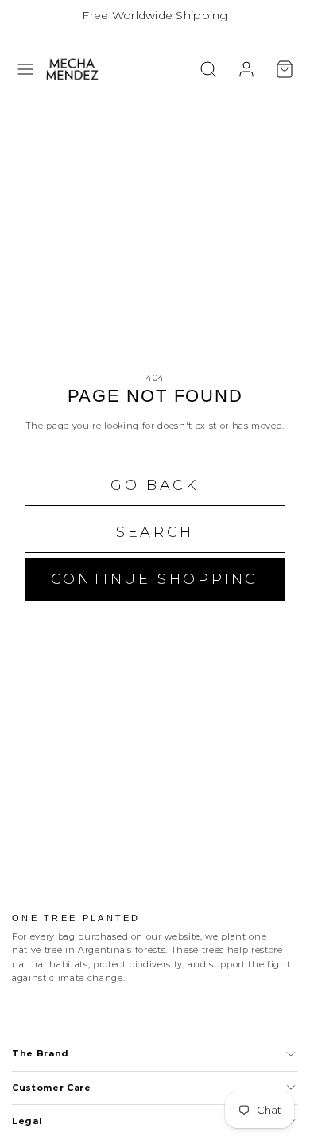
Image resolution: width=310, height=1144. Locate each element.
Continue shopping (155, 579)
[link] (246, 69)
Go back (154, 485)
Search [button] (155, 532)
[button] (25, 69)
